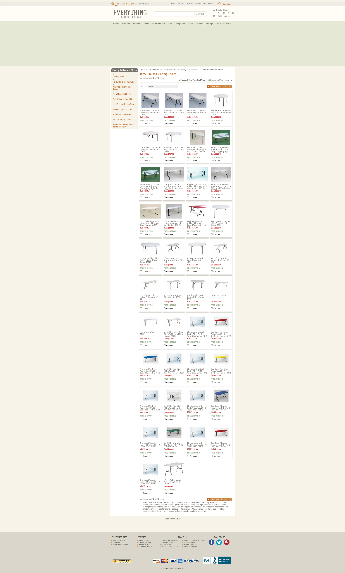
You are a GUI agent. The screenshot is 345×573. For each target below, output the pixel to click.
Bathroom (126, 23)
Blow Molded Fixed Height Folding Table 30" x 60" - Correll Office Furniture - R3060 (174, 371)
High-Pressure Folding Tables (124, 104)
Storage (209, 23)
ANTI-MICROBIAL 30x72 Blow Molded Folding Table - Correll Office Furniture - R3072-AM (197, 186)
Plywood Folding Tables (122, 114)
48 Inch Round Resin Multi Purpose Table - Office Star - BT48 (196, 297)
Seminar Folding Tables (122, 119)
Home (173, 3)
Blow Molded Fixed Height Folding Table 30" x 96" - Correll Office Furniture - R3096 (150, 408)
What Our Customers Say (194, 540)
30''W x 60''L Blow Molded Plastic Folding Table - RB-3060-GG (172, 482)
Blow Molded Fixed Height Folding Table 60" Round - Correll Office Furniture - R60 (173, 408)
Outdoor (199, 23)
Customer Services (120, 544)
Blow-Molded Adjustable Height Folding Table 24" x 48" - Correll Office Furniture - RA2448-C (221, 409)
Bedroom (137, 23)
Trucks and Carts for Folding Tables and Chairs (123, 126)
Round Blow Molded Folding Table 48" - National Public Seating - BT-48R (220, 223)
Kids (170, 23)
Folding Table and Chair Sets (123, 82)
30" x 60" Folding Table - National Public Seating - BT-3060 (173, 260)
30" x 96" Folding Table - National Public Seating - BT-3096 (149, 297)
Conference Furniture (170, 70)
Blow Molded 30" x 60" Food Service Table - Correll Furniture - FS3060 (150, 112)
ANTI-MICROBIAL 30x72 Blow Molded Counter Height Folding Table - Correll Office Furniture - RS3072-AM (221, 187)
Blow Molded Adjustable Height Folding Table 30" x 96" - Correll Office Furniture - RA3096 (150, 483)
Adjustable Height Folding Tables (122, 88)
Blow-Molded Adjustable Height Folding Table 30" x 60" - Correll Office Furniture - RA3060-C (173, 446)
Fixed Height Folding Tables (123, 99)
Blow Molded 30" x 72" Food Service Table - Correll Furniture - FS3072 (174, 112)
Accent (116, 23)
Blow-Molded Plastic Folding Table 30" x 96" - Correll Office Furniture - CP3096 (173, 334)
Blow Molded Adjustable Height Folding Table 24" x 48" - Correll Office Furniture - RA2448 (197, 409)
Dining (146, 23)
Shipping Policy (145, 542)
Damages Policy (145, 546)
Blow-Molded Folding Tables (123, 94)
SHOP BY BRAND (223, 23)
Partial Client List (190, 544)
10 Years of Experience (169, 546)
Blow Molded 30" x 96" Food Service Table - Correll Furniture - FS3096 (197, 112)
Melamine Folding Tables (122, 109)
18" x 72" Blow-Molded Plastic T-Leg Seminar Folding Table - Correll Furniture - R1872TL (173, 223)
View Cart (226, 3)
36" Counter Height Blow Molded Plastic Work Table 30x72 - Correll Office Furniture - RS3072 (173, 187)
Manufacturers (189, 542)
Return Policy (144, 544)
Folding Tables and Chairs (189, 70)
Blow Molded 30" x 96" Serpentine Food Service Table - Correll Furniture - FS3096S (197, 149)
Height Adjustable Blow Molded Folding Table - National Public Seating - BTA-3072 (197, 224)
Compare (146, 124)
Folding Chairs (118, 77)
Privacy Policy (144, 540)
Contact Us (189, 3)
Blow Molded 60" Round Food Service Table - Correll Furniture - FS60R (150, 149)
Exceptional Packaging (168, 540)
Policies (210, 3)
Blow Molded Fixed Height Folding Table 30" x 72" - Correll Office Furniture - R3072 (197, 371)
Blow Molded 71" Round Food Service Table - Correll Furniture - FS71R (174, 149)
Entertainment (158, 23)
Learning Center (201, 3)
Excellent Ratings (166, 542)
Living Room (180, 23)
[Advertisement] (172, 47)
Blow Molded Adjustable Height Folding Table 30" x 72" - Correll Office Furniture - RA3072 (197, 446)
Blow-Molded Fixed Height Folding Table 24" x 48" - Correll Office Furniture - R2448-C (221, 335)
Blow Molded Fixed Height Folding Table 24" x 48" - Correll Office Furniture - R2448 (197, 334)
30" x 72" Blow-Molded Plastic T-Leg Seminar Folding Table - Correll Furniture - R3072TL (150, 223)
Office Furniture (154, 70)
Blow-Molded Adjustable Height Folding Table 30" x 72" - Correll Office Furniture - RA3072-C (221, 446)
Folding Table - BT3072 (218, 295)
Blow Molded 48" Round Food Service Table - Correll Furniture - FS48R (221, 112)
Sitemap (116, 542)
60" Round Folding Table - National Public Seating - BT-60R (196, 260)
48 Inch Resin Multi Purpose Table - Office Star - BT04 (173, 296)
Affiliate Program (190, 546)
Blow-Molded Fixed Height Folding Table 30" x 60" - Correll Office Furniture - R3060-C (150, 372)
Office (190, 23)
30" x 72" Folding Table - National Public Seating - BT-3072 (220, 260)
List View (228, 80)
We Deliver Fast (166, 544)
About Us (180, 3)
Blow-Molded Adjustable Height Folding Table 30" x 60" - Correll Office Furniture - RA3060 (150, 446)
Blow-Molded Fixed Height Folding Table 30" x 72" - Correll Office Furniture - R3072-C (221, 372)
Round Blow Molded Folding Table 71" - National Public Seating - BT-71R (149, 260)
